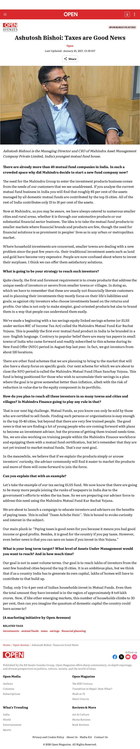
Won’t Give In (80, 699)
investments (11, 631)
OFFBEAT (127, 14)
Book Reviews (80, 724)
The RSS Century (82, 683)
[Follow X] (121, 656)
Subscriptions (11, 694)
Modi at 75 (78, 694)
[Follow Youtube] (128, 656)
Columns (8, 688)
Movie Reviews (81, 719)
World (7, 719)
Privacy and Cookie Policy (48, 737)
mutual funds (30, 631)
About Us (71, 737)
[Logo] (70, 14)
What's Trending (15, 707)
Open (70, 45)
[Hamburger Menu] (5, 14)
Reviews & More (84, 707)
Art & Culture (80, 714)
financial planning (74, 631)
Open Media (12, 676)
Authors (8, 683)
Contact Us (101, 737)
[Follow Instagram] (134, 656)
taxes (44, 631)
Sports (7, 729)
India (6, 714)
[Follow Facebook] (114, 656)
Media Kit (86, 737)
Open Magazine (83, 676)
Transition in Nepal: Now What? (92, 688)
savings (54, 631)
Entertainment (12, 724)
